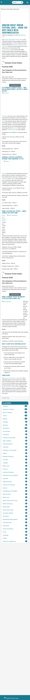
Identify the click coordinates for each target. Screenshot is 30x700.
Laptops (15, 463)
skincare (15, 425)
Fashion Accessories (15, 437)
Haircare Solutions (15, 472)
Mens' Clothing (15, 412)
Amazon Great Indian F (10, 39)
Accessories (15, 431)
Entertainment (15, 522)
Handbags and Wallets (15, 491)
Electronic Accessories (15, 450)
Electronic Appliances (15, 541)
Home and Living (15, 510)
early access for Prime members (11, 386)
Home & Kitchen (15, 444)
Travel (15, 415)
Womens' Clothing (15, 409)
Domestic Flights (15, 513)
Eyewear (15, 478)
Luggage (15, 535)
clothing (25, 177)
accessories (13, 178)
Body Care (15, 497)
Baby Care (15, 466)
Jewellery (15, 422)
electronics (16, 44)
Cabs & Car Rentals (15, 485)
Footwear (15, 434)
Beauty (15, 419)
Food (15, 532)
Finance (15, 469)
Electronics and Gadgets (15, 475)
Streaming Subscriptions (15, 519)
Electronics (4, 116)
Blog (8, 398)
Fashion (4, 173)
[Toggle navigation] (27, 2)
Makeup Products (15, 456)
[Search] (21, 2)
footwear (4, 178)
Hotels (15, 538)
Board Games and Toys (15, 500)
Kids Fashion (15, 494)
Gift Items (15, 516)
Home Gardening (15, 529)
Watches (15, 447)
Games (15, 488)
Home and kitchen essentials (4, 219)
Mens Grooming (15, 503)
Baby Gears (15, 507)
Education (15, 525)
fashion (21, 44)
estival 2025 (19, 39)
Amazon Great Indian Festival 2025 (13, 378)
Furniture (15, 459)
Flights (15, 453)
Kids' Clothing (15, 441)
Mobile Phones (15, 481)
